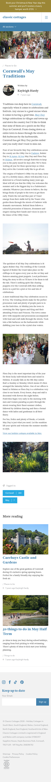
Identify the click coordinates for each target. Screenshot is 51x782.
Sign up (42, 702)
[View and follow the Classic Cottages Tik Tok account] (15, 683)
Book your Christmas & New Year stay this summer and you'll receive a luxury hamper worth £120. (25, 6)
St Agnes (13, 156)
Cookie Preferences (11, 757)
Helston (8, 159)
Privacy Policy (18, 754)
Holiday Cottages (33, 721)
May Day (40, 115)
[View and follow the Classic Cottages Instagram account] (3, 683)
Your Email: (7, 696)
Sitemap (6, 754)
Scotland (32, 729)
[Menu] (46, 17)
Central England (41, 725)
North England (9, 729)
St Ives (21, 156)
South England (20, 725)
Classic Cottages (12, 721)
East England (21, 729)
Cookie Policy (32, 754)
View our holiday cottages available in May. (22, 433)
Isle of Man (43, 729)
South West (8, 725)
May (10, 500)
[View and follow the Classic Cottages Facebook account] (10, 683)
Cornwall (36, 104)
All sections (8, 27)
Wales (30, 725)
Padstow (35, 153)
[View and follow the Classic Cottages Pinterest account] (22, 683)
